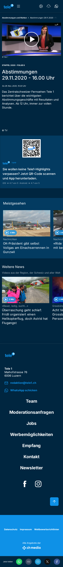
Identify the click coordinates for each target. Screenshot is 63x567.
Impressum (26, 529)
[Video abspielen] (31, 39)
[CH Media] (31, 547)
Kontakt (31, 456)
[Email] (38, 562)
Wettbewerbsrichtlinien (46, 529)
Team (31, 401)
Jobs (31, 423)
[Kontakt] (56, 6)
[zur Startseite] (8, 6)
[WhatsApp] (19, 562)
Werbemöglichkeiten (31, 434)
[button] (29, 562)
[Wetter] (48, 6)
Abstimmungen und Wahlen (14, 18)
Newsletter (31, 467)
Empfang (31, 445)
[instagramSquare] (38, 484)
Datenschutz (10, 529)
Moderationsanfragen (31, 412)
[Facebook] (57, 562)
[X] (47, 562)
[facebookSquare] (24, 484)
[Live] (41, 6)
